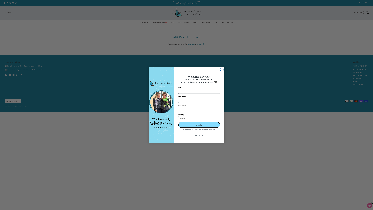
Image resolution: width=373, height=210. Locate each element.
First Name (182, 96)
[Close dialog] (222, 69)
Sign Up (199, 125)
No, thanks (199, 135)
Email (180, 87)
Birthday (181, 115)
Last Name (182, 105)
